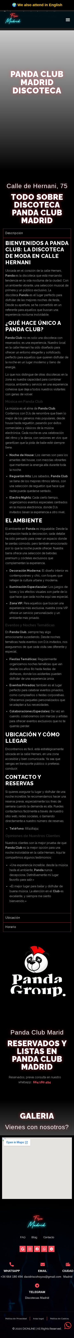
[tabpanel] (37, 575)
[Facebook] (37, 1249)
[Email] (42, 1264)
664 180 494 (41, 1082)
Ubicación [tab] (12, 917)
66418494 (31, 828)
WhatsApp (12, 1270)
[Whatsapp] (44, 1249)
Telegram (37, 1292)
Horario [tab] (10, 927)
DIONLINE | (29, 1328)
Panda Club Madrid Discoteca (37, 82)
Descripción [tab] (14, 233)
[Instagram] (30, 1249)
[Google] (23, 1249)
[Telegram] (51, 1249)
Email (42, 1270)
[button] (67, 19)
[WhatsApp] (11, 1264)
